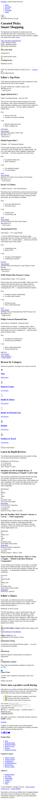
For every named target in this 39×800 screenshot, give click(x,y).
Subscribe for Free (7, 713)
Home (7, 5)
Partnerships (8, 778)
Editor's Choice (9, 758)
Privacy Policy (30, 787)
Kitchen (7, 748)
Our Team (8, 776)
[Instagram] (7, 733)
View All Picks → (6, 356)
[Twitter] (2, 733)
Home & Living (14, 710)
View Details (5, 131)
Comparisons (9, 761)
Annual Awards (10, 759)
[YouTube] (9, 733)
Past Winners (17, 632)
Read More (4, 503)
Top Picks (8, 7)
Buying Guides (9, 767)
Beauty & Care (9, 746)
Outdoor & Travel (10, 750)
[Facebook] (4, 733)
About (7, 12)
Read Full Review (6, 632)
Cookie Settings (16, 789)
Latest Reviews (16, 41)
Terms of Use (5, 789)
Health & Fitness (27, 710)
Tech (4, 710)
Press (6, 783)
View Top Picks (6, 41)
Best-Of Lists (9, 765)
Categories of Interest (7, 708)
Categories (8, 10)
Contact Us (8, 780)
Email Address (6, 706)
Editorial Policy (10, 774)
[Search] (2, 16)
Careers (7, 782)
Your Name (4, 703)
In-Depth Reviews (10, 763)
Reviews (7, 8)
